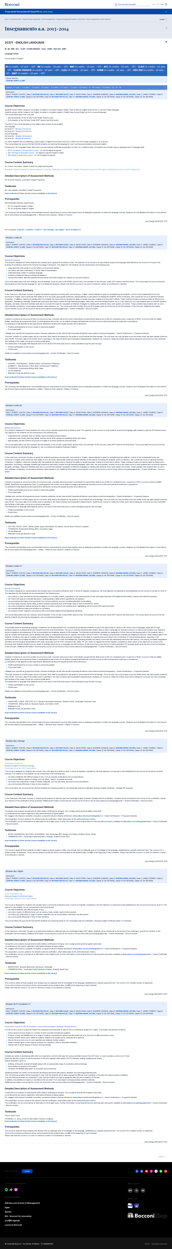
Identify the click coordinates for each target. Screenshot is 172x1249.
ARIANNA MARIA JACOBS (125, 94)
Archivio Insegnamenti (48, 19)
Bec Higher (60, 230)
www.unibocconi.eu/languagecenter (136, 821)
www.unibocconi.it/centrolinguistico (87, 816)
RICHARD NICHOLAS (41, 94)
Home (6, 19)
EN (153, 4)
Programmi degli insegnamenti (31, 19)
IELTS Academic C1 (73, 230)
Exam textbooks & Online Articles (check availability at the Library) (31, 193)
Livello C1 (38, 230)
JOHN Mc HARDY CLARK (15, 81)
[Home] (12, 4)
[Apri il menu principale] (166, 4)
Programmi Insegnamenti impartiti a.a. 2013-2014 (70, 19)
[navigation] (86, 11)
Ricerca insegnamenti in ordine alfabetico (98, 19)
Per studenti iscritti (15, 19)
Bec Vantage (49, 230)
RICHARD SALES (62, 94)
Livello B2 (29, 230)
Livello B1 (20, 230)
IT (158, 4)
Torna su (160, 1156)
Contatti (162, 19)
